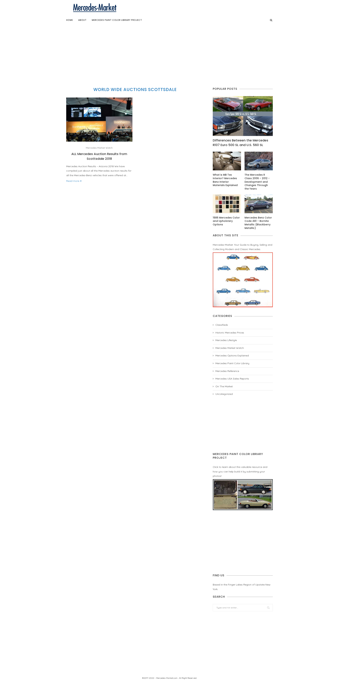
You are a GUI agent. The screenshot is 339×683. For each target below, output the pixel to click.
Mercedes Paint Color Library (232, 363)
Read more (72, 181)
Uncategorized (224, 394)
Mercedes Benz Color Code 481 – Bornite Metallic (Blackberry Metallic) (258, 223)
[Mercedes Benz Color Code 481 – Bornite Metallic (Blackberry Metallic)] (259, 203)
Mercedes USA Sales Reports (232, 378)
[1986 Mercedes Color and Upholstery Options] (227, 203)
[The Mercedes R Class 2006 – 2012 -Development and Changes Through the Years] (259, 161)
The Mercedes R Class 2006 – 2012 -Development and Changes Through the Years (257, 181)
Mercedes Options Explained (232, 355)
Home (69, 20)
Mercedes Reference (227, 371)
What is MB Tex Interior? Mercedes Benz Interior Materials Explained (225, 180)
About (82, 20)
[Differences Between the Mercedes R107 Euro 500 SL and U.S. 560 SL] (243, 116)
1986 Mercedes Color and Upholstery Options (226, 221)
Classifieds (221, 324)
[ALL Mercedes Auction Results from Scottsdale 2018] (99, 120)
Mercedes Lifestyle (226, 340)
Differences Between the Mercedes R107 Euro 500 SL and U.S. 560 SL (240, 142)
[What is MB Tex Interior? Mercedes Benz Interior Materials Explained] (227, 161)
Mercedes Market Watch (99, 148)
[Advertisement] (169, 52)
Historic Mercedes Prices (229, 332)
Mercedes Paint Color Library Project (117, 20)
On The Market (224, 386)
